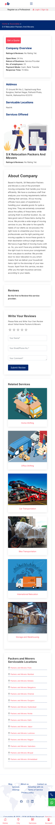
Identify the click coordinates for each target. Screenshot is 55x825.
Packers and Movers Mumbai (22, 674)
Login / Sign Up (41, 9)
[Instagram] (27, 801)
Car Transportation (27, 508)
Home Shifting (27, 423)
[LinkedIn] (32, 801)
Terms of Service (35, 790)
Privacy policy (27, 793)
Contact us (42, 784)
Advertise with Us (35, 787)
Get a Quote (13, 40)
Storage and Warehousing (27, 637)
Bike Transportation (27, 551)
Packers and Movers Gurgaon (22, 700)
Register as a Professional (18, 9)
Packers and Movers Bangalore (23, 687)
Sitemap (15, 790)
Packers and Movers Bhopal (22, 753)
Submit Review (18, 367)
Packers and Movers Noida (21, 714)
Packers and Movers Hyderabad (23, 707)
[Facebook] (21, 801)
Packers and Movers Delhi (21, 720)
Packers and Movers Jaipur (21, 727)
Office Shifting (27, 466)
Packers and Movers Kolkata (22, 681)
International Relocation (27, 594)
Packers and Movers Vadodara (23, 746)
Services (15, 787)
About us (25, 784)
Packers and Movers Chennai (22, 694)
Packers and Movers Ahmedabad (24, 759)
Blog (10, 784)
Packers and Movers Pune (21, 668)
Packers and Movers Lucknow (23, 733)
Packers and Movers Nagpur (22, 740)
